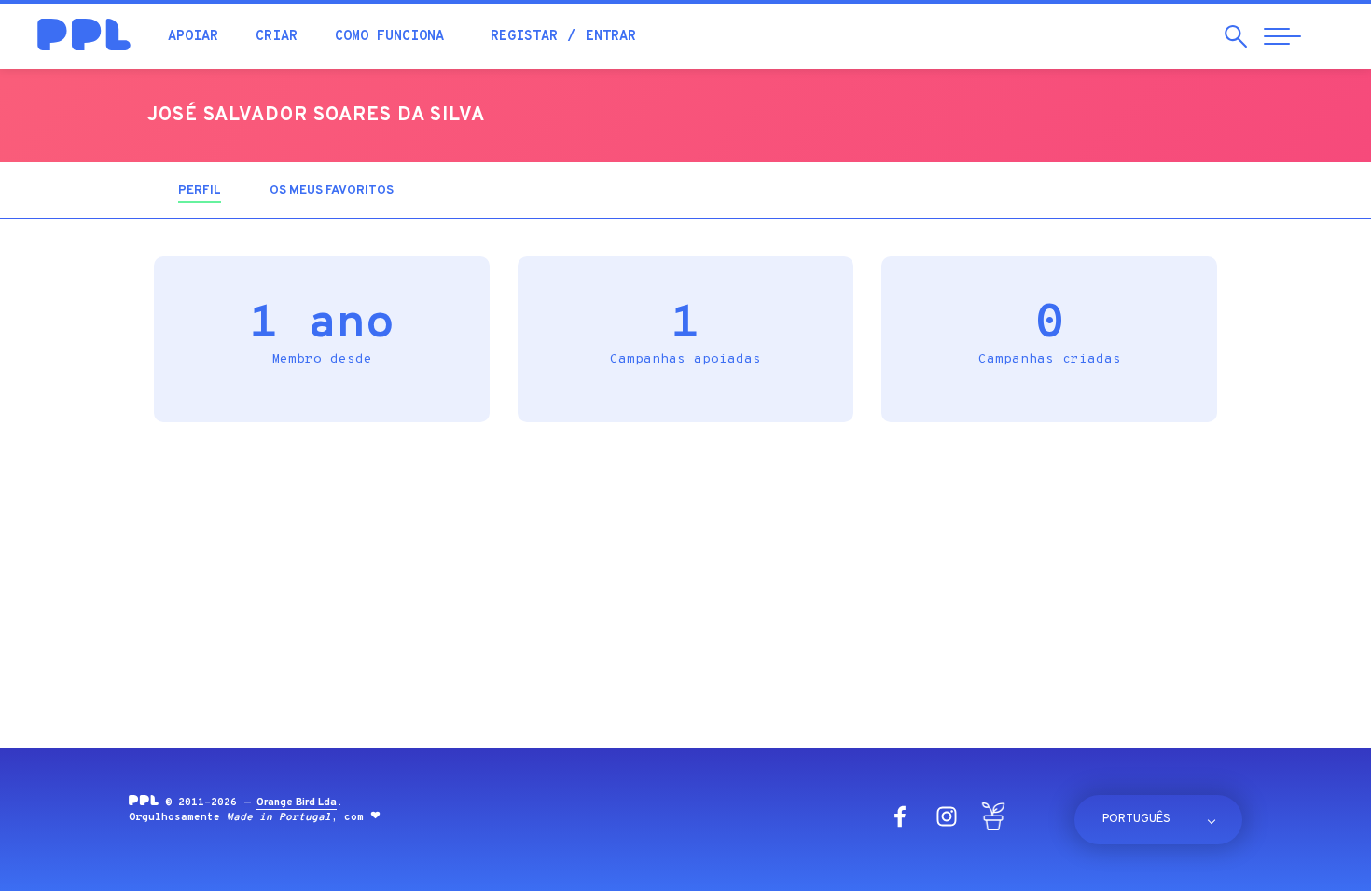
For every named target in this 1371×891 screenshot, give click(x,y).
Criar (277, 37)
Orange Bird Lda (296, 802)
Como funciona (389, 37)
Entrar (611, 37)
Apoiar (193, 37)
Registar (524, 37)
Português (1136, 819)
